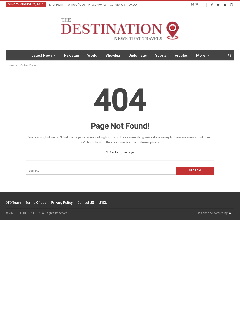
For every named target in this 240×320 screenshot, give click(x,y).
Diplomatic (137, 55)
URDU (133, 4)
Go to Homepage (121, 152)
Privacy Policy (97, 4)
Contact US (117, 4)
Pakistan (71, 55)
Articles (181, 55)
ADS (231, 213)
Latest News (42, 55)
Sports (161, 55)
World (92, 55)
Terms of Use (76, 4)
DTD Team (56, 4)
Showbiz (112, 55)
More (200, 55)
